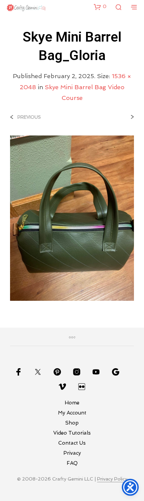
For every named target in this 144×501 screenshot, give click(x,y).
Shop (72, 423)
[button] (100, 6)
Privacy (72, 453)
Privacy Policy (112, 479)
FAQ (72, 463)
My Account (72, 413)
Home (72, 403)
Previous (29, 117)
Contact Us (72, 443)
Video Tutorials (72, 433)
